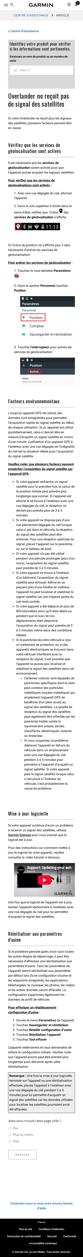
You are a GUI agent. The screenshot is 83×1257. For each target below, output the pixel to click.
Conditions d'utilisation (51, 1229)
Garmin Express (19, 835)
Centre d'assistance (31, 15)
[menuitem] (12, 5)
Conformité (69, 1236)
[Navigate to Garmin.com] (41, 5)
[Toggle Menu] (2, 4)
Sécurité (52, 1236)
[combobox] (41, 70)
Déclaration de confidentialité (24, 1236)
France (42, 1222)
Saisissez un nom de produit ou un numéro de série (39, 58)
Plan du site (25, 1229)
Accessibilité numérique (43, 1243)
